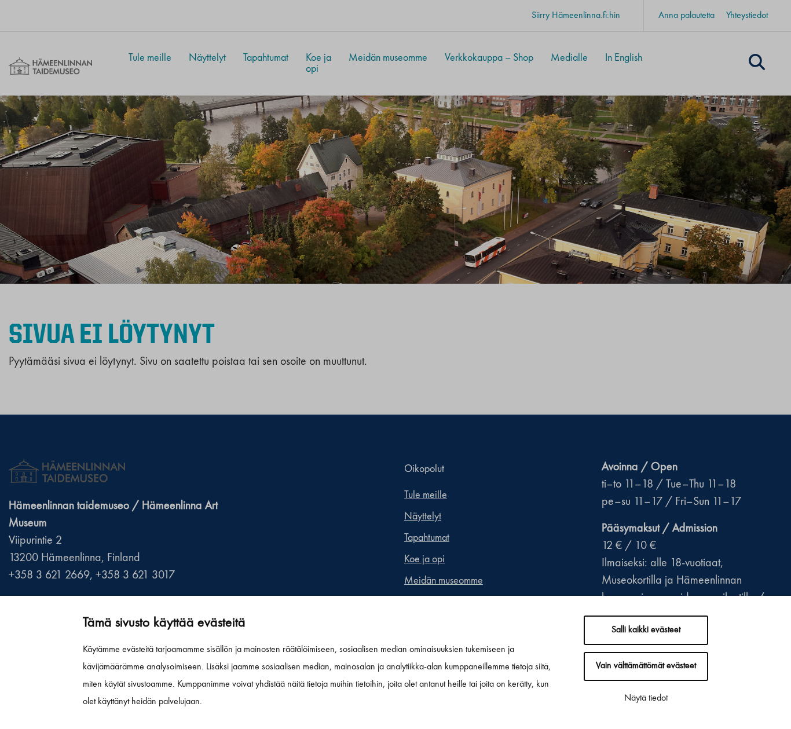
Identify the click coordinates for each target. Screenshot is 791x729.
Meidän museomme (388, 58)
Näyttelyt (207, 58)
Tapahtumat (265, 58)
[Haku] (757, 64)
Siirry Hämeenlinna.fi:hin (576, 15)
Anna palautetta (686, 15)
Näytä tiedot (646, 698)
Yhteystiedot (747, 15)
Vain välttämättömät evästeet (646, 666)
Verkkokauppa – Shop (489, 58)
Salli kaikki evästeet (645, 630)
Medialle (569, 58)
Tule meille (150, 58)
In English (623, 58)
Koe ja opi (318, 63)
